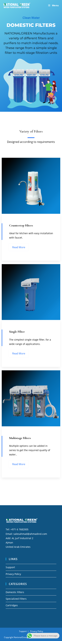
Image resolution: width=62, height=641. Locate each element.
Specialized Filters (16, 598)
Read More (18, 247)
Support (10, 567)
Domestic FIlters (15, 592)
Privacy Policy (13, 574)
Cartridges (12, 605)
